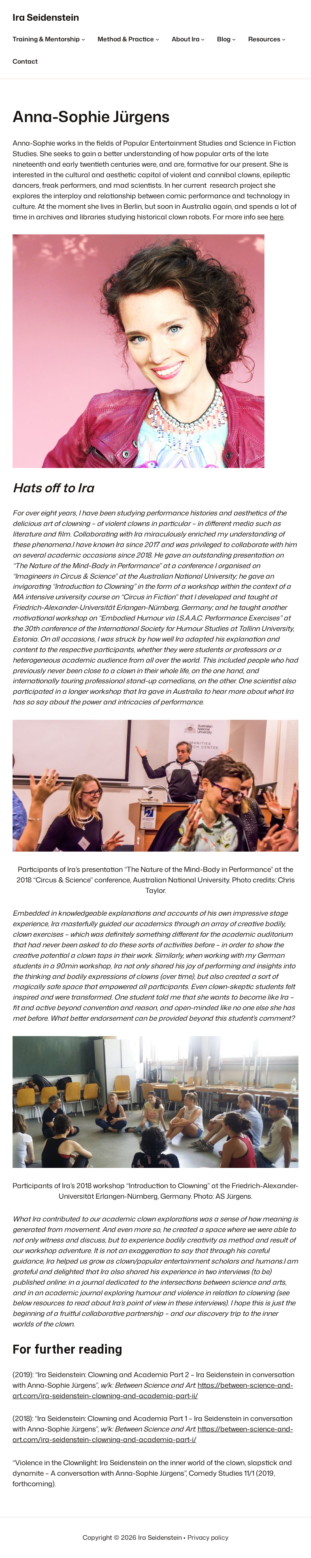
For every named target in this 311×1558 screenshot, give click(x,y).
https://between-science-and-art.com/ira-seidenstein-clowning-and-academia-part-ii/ (153, 1390)
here (276, 217)
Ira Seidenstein (46, 17)
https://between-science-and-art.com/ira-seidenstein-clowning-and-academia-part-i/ (153, 1434)
